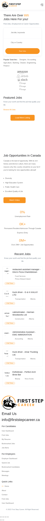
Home (7, 486)
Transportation (20, 299)
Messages (5, 471)
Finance (6, 66)
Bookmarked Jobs (8, 443)
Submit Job (6, 463)
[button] (22, 118)
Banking (16, 63)
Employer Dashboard (9, 458)
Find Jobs (22, 51)
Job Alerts (5, 448)
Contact (4, 495)
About (4, 490)
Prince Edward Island (22, 279)
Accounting (31, 60)
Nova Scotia (29, 379)
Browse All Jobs (9, 110)
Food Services (20, 276)
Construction (19, 319)
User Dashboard (8, 431)
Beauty (17, 379)
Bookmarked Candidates (11, 467)
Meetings (5, 475)
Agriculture (7, 63)
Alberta (32, 299)
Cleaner (23, 63)
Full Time (10, 283)
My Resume (6, 439)
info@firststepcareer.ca (21, 420)
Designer (23, 60)
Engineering (31, 63)
